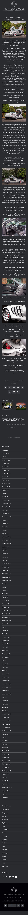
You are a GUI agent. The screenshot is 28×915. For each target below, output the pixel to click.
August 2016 (5, 624)
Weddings (5, 866)
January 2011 (5, 757)
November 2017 (6, 574)
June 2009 (5, 797)
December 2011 (6, 721)
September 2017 (6, 580)
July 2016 (4, 627)
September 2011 (6, 731)
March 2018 (5, 560)
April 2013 (5, 670)
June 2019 (5, 523)
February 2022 (6, 483)
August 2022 (5, 477)
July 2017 (4, 587)
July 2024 (4, 457)
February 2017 (6, 604)
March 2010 (5, 784)
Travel (4, 856)
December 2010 (6, 761)
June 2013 (5, 664)
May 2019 (5, 527)
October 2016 (6, 617)
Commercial (5, 809)
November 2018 (6, 540)
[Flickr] (13, 877)
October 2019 (6, 513)
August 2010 (5, 774)
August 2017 (5, 584)
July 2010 (4, 777)
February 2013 (6, 677)
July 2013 (4, 660)
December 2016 (6, 610)
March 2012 (5, 711)
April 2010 (5, 781)
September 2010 (6, 771)
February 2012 (6, 714)
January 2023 (5, 470)
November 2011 (6, 724)
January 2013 (5, 680)
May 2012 (5, 704)
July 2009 (4, 794)
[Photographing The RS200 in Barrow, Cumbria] (7, 406)
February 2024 (6, 460)
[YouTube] (16, 877)
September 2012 (6, 694)
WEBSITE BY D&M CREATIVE (8, 902)
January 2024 (5, 463)
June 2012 (5, 701)
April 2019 (5, 530)
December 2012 (6, 684)
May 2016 (5, 634)
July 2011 (4, 737)
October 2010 (6, 767)
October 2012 (6, 691)
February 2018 (6, 564)
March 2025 (5, 453)
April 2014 (5, 650)
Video (3, 863)
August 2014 (5, 644)
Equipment (5, 823)
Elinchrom (5, 819)
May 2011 (5, 744)
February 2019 (6, 537)
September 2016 (6, 620)
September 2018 (6, 543)
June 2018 (5, 554)
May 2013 (5, 667)
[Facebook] (3, 877)
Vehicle (4, 859)
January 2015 (5, 640)
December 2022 (6, 473)
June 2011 (5, 741)
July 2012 (4, 697)
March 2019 (5, 533)
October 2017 (6, 577)
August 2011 (5, 734)
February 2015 (6, 637)
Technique (5, 853)
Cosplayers (5, 813)
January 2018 (5, 567)
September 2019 (6, 517)
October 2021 (6, 487)
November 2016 (6, 614)
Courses (4, 816)
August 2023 (5, 467)
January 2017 (5, 607)
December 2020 (6, 503)
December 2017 (6, 570)
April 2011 (5, 747)
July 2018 (4, 550)
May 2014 (5, 647)
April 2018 (5, 557)
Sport (3, 846)
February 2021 (6, 500)
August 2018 (5, 547)
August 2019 (5, 520)
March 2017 (5, 600)
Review (4, 843)
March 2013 (5, 674)
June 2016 (5, 630)
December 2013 (6, 654)
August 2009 (5, 791)
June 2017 (5, 590)
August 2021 (5, 490)
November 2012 (6, 687)
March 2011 (5, 751)
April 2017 (5, 597)
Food (3, 826)
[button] (3, 406)
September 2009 (6, 787)
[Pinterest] (10, 877)
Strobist (4, 849)
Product (4, 836)
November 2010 (6, 764)
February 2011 (6, 754)
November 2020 (6, 507)
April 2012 (5, 707)
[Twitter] (6, 877)
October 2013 (6, 657)
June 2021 (5, 493)
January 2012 (5, 717)
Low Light (5, 829)
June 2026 (5, 450)
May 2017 (5, 594)
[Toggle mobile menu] (25, 13)
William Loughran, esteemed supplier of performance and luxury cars (14, 44)
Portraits (4, 833)
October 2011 (6, 727)
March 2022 (5, 480)
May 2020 (5, 510)
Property (4, 839)
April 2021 (5, 497)
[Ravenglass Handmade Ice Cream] (21, 406)
